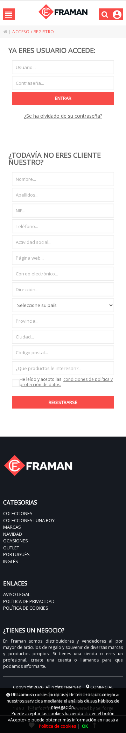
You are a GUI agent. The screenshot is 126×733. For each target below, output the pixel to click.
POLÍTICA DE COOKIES (25, 608)
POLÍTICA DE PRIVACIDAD (29, 601)
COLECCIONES (18, 513)
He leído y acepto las (66, 382)
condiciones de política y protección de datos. (66, 382)
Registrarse (63, 402)
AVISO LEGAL (16, 594)
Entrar (63, 98)
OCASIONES (15, 540)
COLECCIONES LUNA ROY (29, 520)
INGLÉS (10, 561)
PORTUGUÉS (16, 554)
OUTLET (11, 547)
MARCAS (12, 527)
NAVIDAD (12, 534)
